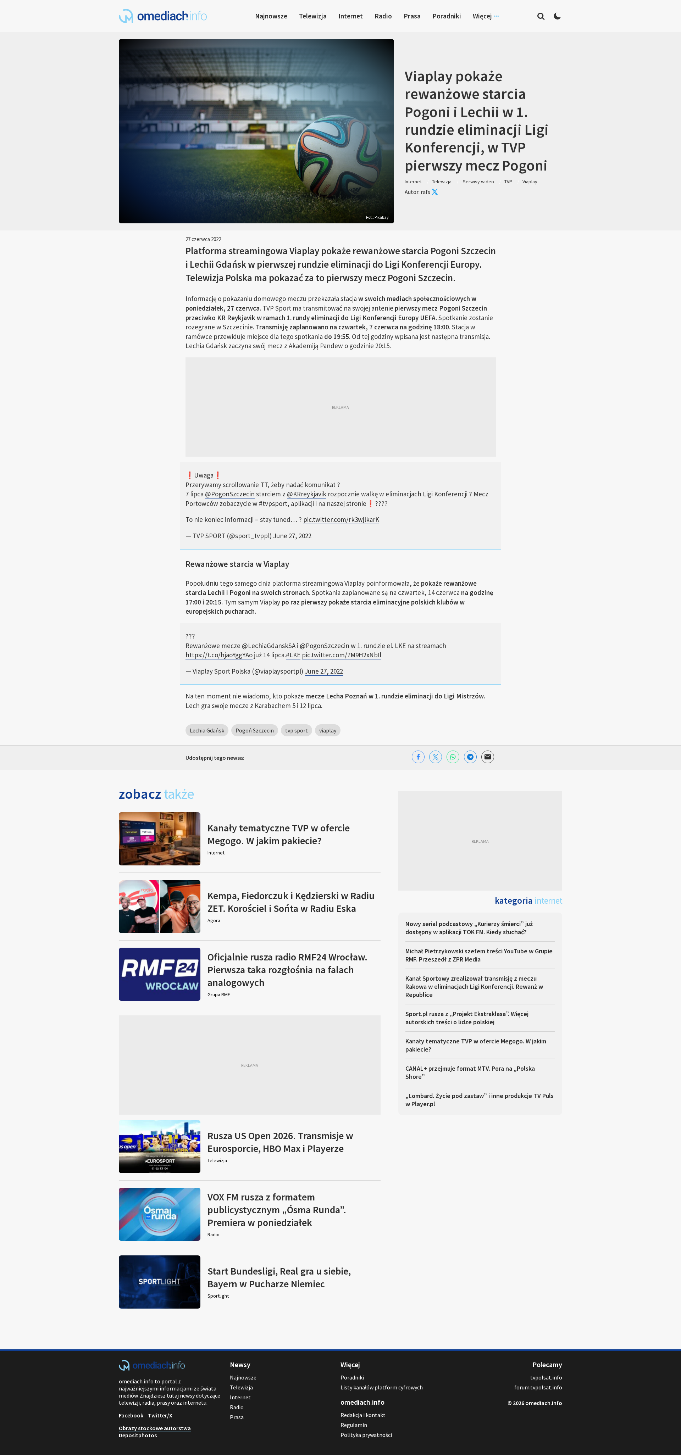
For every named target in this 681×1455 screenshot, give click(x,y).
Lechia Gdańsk (207, 730)
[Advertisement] (341, 407)
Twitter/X (160, 1415)
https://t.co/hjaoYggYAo (219, 655)
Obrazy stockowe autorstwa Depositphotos (155, 1432)
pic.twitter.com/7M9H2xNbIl (341, 655)
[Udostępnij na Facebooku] (418, 757)
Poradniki (446, 16)
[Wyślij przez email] (487, 757)
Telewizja (313, 16)
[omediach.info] (152, 1368)
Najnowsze (271, 16)
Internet (350, 16)
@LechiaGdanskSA (268, 645)
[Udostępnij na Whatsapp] (453, 757)
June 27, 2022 (292, 535)
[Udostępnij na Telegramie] (470, 757)
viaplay (327, 730)
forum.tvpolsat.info (538, 1387)
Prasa (412, 16)
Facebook (131, 1415)
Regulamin (353, 1424)
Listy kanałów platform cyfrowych (381, 1387)
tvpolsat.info (546, 1377)
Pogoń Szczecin (255, 730)
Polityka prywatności (366, 1434)
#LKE (293, 655)
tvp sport (296, 730)
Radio (383, 16)
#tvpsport (273, 503)
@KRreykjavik (306, 494)
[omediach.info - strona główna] (163, 16)
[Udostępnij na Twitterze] (435, 757)
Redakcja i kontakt (363, 1414)
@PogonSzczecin (230, 494)
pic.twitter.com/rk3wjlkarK (341, 519)
